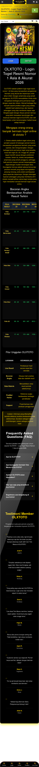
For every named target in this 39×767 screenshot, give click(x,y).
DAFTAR (28, 61)
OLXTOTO (11, 14)
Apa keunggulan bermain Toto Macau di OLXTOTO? (19, 466)
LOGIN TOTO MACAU (20, 6)
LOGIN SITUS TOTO (6, 6)
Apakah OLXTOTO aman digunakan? (19, 476)
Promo (4, 765)
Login (11, 765)
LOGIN (10, 61)
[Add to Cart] (35, 10)
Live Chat (35, 765)
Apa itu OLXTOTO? (19, 456)
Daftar (19, 765)
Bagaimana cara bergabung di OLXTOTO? (19, 496)
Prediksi (27, 765)
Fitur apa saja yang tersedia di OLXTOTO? (19, 486)
